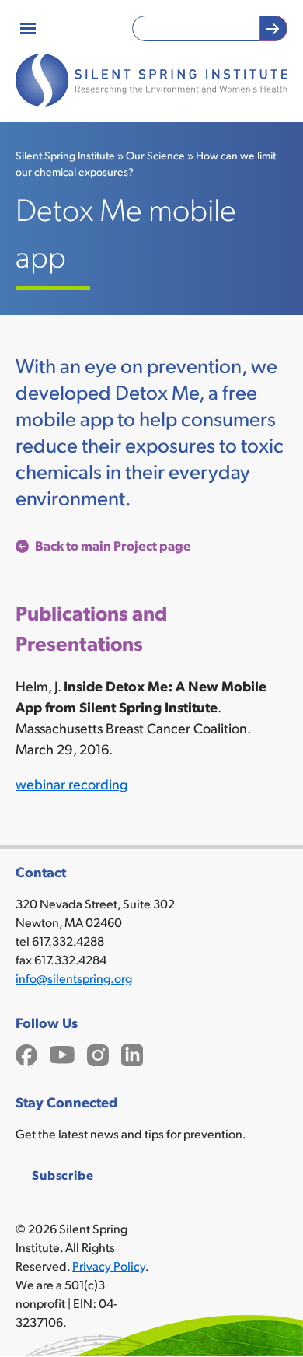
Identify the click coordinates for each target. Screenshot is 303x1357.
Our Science (155, 155)
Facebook (26, 1053)
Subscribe (63, 1174)
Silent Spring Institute (65, 155)
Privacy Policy (108, 1265)
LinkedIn (132, 1053)
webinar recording (72, 783)
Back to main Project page (113, 545)
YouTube (62, 1053)
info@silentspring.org (74, 978)
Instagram (98, 1053)
